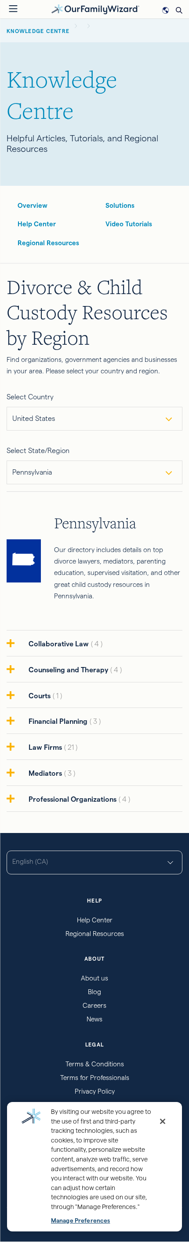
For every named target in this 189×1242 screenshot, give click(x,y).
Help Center (37, 224)
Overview (32, 205)
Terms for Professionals (94, 1077)
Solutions (119, 205)
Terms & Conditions (94, 1064)
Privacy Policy (95, 1091)
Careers (94, 1005)
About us (94, 978)
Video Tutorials (128, 224)
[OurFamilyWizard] (95, 8)
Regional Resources (48, 243)
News (94, 1019)
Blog (94, 991)
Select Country (30, 397)
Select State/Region (38, 450)
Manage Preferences (80, 1220)
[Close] (162, 1121)
